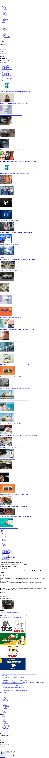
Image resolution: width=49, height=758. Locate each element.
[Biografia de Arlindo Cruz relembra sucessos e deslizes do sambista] (6, 315)
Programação (4, 40)
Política (5, 17)
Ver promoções (6, 728)
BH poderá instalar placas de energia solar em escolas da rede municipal (14, 364)
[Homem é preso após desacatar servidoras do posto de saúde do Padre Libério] (8, 608)
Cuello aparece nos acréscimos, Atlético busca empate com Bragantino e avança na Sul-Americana (15, 208)
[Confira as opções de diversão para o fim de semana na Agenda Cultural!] (6, 113)
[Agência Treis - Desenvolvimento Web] (11, 752)
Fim (9, 692)
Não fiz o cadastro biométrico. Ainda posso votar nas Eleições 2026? (10, 376)
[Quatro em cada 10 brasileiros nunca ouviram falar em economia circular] (6, 445)
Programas (5, 29)
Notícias (5, 7)
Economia (5, 705)
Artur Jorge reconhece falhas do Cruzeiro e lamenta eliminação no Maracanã (11, 220)
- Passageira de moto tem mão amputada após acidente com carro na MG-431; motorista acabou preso (19, 674)
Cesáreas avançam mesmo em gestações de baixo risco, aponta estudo (10, 341)
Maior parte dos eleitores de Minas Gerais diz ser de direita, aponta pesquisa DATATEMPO (14, 494)
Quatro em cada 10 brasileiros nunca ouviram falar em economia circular (11, 447)
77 (6, 692)
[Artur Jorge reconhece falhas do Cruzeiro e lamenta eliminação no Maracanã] (6, 218)
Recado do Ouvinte (7, 37)
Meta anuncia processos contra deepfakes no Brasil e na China (9, 244)
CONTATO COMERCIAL (4, 744)
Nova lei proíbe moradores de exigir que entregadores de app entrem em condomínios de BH (18, 161)
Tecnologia (6, 10)
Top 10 (5, 30)
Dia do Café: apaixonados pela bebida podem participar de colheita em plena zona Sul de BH (18, 293)
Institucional (6, 27)
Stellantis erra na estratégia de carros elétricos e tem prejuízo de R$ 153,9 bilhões (12, 270)
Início (1, 692)
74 (3, 692)
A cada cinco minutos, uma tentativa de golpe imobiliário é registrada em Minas (16, 232)
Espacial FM (4, 540)
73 (2, 692)
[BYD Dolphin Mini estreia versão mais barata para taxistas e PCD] (7, 280)
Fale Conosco (4, 42)
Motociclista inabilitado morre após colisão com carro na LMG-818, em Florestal (12, 149)
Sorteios (5, 18)
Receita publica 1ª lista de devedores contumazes (7, 459)
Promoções (4, 727)
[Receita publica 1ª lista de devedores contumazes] (7, 457)
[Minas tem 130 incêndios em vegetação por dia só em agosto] (6, 183)
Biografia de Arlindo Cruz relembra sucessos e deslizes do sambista (10, 317)
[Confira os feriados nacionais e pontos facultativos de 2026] (6, 526)
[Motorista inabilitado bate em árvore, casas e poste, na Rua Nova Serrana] (7, 136)
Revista (5, 32)
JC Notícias (4, 6)
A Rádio (3, 26)
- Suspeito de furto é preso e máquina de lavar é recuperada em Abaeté (14, 690)
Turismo (5, 15)
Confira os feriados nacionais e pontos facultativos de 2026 (9, 528)
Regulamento (6, 39)
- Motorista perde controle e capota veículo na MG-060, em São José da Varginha (16, 680)
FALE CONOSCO (3, 56)
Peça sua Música (6, 36)
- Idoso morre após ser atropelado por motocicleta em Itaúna (13, 687)
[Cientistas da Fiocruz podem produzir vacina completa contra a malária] (7, 351)
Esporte (5, 699)
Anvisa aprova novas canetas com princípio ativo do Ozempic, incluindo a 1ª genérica (17, 329)
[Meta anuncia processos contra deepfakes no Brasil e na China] (6, 242)
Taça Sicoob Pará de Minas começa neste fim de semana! (11, 196)
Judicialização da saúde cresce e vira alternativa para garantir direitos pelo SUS (16, 91)
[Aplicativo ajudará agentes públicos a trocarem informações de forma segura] (7, 254)
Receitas (5, 721)
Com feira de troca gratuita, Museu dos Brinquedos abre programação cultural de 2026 (13, 305)
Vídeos (3, 21)
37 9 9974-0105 (2, 757)
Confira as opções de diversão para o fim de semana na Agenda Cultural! (11, 115)
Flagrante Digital (4, 20)
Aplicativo (3, 541)
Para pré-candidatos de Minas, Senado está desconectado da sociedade (14, 471)
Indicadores (6, 19)
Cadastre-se (4, 544)
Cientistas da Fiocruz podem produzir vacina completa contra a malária (11, 352)
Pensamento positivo (7, 706)
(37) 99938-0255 (3, 54)
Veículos (5, 11)
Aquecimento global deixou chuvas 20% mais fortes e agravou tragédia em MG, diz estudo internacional (16, 516)
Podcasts (3, 22)
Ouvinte (3, 35)
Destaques (5, 9)
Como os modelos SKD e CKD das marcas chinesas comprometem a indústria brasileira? (17, 259)
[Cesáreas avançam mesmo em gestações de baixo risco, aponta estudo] (4, 339)
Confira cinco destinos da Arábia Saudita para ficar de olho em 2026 (10, 423)
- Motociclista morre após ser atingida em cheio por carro (12, 675)
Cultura (5, 12)
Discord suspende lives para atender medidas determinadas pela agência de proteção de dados (14, 173)
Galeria (5, 34)
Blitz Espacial (6, 33)
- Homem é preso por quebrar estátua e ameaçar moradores (13, 677)
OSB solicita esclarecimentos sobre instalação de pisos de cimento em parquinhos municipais (14, 615)
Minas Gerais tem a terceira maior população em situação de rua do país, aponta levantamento (14, 388)
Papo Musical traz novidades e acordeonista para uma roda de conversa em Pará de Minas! (14, 103)
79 (8, 692)
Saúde (5, 13)
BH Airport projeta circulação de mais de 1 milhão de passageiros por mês (14, 400)
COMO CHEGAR (3, 49)
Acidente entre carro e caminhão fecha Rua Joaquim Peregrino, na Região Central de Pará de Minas (20, 127)
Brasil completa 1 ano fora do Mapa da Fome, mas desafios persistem (14, 506)
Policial (5, 8)
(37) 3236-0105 (7, 735)
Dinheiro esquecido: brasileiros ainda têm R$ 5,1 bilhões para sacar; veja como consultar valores (19, 435)
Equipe (5, 28)
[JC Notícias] (2, 529)
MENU (2, 80)
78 (7, 692)
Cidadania (5, 14)
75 (4, 692)
